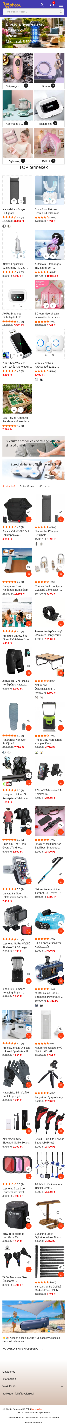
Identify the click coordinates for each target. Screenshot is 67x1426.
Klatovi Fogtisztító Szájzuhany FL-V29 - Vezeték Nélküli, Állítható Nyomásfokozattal (16, 266)
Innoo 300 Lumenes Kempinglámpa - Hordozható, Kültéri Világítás (13, 991)
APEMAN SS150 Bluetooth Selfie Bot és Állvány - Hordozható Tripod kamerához (15, 1141)
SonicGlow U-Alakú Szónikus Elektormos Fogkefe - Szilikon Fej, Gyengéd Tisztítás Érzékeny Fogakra (48, 211)
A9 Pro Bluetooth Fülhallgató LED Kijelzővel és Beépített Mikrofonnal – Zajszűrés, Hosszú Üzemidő (16, 315)
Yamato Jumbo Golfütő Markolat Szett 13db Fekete (48, 1288)
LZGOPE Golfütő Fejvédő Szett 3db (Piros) (49, 1141)
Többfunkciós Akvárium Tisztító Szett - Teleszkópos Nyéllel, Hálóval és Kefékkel (48, 1186)
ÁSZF (20, 1412)
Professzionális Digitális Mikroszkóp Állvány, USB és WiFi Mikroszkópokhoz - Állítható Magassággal (17, 1049)
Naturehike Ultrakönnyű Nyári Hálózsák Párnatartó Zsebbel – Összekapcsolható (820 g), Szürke (48, 1049)
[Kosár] (29, 519)
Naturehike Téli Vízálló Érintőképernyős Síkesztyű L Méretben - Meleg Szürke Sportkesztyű (15, 1094)
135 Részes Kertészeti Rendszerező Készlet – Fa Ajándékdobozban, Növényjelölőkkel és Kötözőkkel (15, 419)
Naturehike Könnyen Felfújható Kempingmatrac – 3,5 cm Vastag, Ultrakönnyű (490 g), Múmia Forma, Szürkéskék (17, 741)
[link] (33, 33)
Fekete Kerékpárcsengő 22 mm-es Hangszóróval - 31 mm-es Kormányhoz (49, 633)
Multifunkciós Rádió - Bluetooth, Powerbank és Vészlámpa (49, 995)
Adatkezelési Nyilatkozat (37, 1412)
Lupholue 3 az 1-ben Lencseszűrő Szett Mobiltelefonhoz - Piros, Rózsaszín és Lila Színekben (16, 1190)
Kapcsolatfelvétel (33, 1422)
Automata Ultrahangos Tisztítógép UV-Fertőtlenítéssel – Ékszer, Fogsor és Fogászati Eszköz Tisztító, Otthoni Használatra (49, 266)
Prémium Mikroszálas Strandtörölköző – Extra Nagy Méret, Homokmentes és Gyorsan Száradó (15, 637)
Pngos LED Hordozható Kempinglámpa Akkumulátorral (48, 741)
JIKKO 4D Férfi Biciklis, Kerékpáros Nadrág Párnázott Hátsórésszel (15, 683)
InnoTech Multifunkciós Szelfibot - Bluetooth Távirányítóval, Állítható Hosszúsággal (48, 846)
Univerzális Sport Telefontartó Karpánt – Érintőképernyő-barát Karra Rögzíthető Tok (15, 895)
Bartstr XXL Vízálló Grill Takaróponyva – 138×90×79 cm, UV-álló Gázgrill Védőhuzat (16, 533)
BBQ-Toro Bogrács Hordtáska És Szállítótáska (13, 1235)
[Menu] (61, 5)
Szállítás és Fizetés (49, 1417)
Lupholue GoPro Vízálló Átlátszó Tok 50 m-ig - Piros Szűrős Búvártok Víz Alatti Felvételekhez (16, 945)
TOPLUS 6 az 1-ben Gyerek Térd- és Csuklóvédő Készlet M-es (17, 846)
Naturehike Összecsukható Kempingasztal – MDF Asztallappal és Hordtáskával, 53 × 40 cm (49, 687)
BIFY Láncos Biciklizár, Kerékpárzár (48, 945)
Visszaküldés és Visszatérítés (23, 1417)
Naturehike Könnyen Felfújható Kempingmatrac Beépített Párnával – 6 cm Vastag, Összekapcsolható (17, 211)
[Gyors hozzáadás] (61, 519)
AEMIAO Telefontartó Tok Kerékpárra (49, 792)
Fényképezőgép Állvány (49, 1097)
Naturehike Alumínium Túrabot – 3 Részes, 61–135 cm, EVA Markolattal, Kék (49, 891)
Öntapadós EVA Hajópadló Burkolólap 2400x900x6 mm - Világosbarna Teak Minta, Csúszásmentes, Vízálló (17, 588)
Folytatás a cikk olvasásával (20, 1349)
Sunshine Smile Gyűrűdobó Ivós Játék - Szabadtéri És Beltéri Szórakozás (48, 1235)
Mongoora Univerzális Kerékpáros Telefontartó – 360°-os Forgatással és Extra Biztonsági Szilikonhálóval (17, 796)
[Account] (41, 5)
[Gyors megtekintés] (29, 512)
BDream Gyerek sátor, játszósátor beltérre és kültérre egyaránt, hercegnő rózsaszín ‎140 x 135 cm (49, 315)
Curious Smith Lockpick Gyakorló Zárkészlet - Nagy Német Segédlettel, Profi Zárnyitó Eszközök (49, 588)
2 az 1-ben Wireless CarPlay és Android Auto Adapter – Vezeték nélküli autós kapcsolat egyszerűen (17, 365)
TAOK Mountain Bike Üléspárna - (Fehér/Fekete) (14, 1279)
